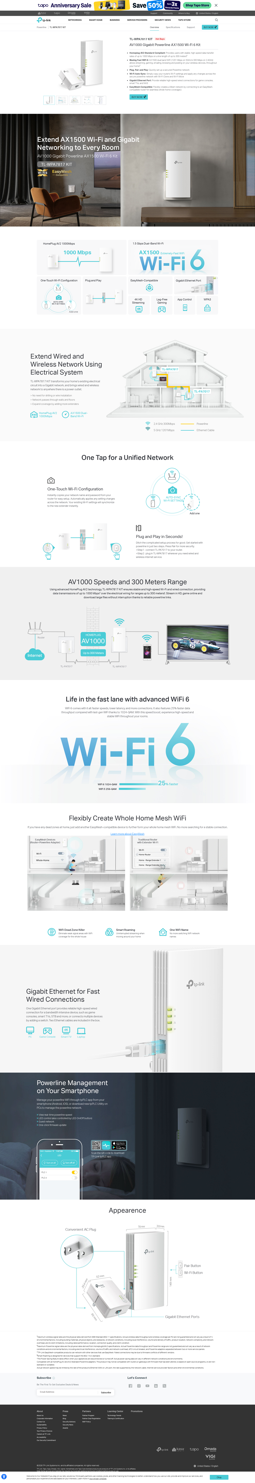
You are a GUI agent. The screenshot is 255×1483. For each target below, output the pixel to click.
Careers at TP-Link (43, 1434)
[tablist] (81, 100)
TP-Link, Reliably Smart (44, 19)
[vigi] (210, 1457)
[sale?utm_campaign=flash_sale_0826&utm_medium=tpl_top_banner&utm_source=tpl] (127, 5)
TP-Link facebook (130, 1386)
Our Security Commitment (46, 1440)
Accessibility (41, 1437)
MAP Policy (86, 1422)
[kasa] (178, 1449)
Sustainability (41, 1425)
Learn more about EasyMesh (127, 833)
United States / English (208, 13)
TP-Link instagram (139, 1386)
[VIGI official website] (86, 13)
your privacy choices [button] (97, 1478)
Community (168, 13)
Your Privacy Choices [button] (44, 1431)
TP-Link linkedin (156, 1386)
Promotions (137, 1411)
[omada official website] (72, 13)
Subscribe (106, 1392)
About (40, 1411)
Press (65, 1411)
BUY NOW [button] (208, 27)
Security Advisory (69, 1422)
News (65, 1415)
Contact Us (41, 1422)
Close (216, 5)
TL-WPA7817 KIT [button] (58, 27)
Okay (219, 1477)
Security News (68, 1425)
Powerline (41, 27)
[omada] (210, 1449)
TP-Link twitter (164, 1386)
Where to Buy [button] (184, 13)
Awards (65, 1428)
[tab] (49, 100)
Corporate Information (45, 1418)
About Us (40, 1415)
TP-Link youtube (147, 1386)
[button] (81, 65)
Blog (64, 1418)
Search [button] (216, 19)
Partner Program (88, 1415)
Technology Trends (114, 1415)
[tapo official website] (57, 13)
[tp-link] (162, 1449)
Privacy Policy (42, 1428)
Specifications (173, 27)
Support (153, 13)
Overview (154, 27)
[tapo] (194, 1449)
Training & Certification (115, 1418)
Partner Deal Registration (91, 1418)
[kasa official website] (42, 13)
